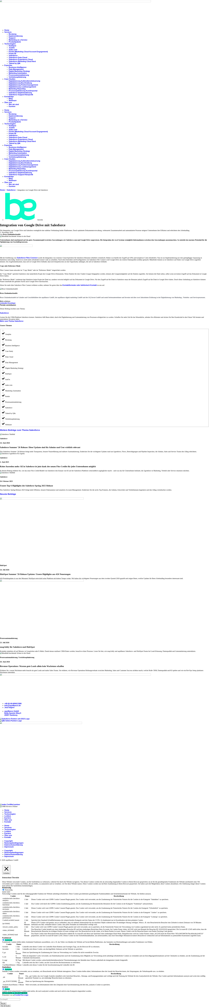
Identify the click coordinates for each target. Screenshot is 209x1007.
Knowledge (9, 97)
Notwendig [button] (6, 888)
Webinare (13, 100)
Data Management (16, 69)
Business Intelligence (17, 67)
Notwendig (9, 890)
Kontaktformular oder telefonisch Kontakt (79, 285)
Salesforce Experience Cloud (21, 59)
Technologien (10, 44)
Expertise (8, 65)
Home (6, 30)
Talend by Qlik (14, 63)
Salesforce (13, 55)
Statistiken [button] (6, 967)
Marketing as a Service (18, 40)
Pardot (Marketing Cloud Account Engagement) (28, 52)
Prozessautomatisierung (19, 75)
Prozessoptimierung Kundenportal (23, 91)
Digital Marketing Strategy (19, 71)
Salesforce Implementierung (20, 93)
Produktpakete (15, 42)
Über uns (8, 102)
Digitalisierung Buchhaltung (20, 83)
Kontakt (7, 822)
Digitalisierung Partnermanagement (23, 85)
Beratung (12, 34)
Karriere (12, 106)
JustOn (12, 48)
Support (12, 38)
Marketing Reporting (17, 89)
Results (3, 1003)
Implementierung (16, 36)
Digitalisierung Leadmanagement (22, 87)
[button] (8, 305)
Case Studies (9, 79)
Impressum (9, 847)
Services (8, 32)
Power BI (12, 54)
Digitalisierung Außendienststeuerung (24, 81)
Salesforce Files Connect (27, 258)
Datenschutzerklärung (13, 845)
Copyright (8, 841)
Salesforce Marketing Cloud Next (22, 61)
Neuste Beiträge (8, 494)
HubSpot (12, 46)
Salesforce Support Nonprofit (21, 95)
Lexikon (7, 816)
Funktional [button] (6, 938)
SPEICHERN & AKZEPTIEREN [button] (14, 993)
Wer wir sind (14, 104)
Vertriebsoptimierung (17, 77)
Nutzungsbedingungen (14, 843)
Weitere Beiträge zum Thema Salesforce (20, 430)
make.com (13, 50)
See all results (5, 1006)
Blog (11, 98)
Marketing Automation (18, 73)
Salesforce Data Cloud (18, 57)
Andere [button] (5, 987)
